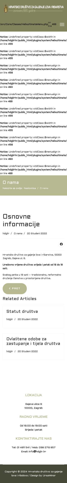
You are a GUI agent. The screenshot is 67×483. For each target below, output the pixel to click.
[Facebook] (61, 244)
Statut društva (22, 312)
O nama (18, 234)
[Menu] (62, 24)
